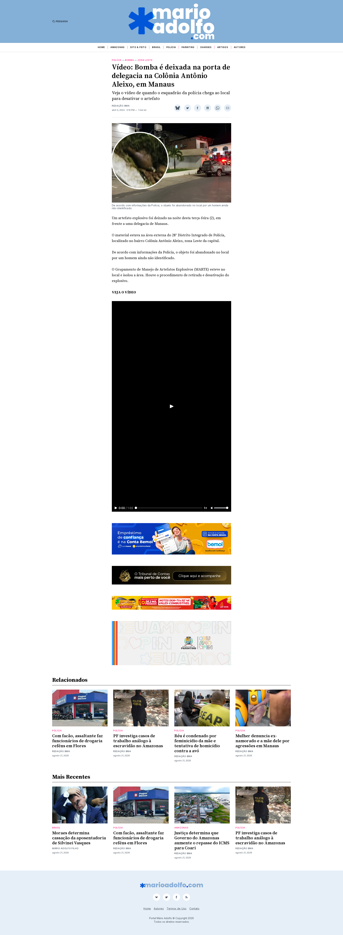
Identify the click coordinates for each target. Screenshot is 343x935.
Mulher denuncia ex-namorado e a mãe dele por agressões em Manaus (262, 741)
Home (101, 47)
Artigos (222, 47)
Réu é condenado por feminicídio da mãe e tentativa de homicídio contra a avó (197, 743)
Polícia (171, 47)
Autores (239, 47)
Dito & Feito (138, 47)
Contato (194, 908)
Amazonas (117, 47)
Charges (206, 47)
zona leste (145, 60)
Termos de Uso (177, 908)
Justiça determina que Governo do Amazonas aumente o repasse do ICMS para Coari (201, 840)
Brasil (156, 47)
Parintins (188, 47)
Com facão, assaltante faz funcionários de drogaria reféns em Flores (77, 741)
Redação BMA (121, 105)
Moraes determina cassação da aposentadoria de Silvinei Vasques (79, 838)
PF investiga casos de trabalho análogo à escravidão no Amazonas (138, 741)
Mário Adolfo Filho (65, 848)
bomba (129, 60)
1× (205, 508)
